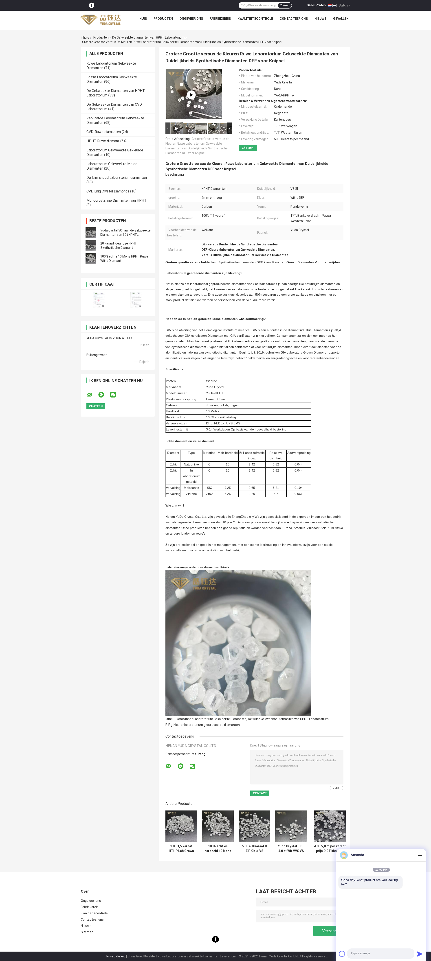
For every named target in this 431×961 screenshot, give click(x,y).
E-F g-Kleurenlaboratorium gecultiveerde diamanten (202, 725)
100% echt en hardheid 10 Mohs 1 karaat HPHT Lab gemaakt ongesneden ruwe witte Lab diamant (218, 848)
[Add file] (342, 954)
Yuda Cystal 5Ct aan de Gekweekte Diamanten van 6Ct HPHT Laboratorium (125, 235)
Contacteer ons (294, 18)
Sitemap (87, 932)
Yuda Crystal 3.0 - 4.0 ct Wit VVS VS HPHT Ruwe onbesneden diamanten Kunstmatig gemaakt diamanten (291, 848)
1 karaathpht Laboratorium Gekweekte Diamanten (210, 719)
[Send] (419, 954)
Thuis (85, 37)
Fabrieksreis (220, 18)
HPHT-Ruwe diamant (102, 141)
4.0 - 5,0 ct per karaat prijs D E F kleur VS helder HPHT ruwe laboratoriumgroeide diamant (330, 848)
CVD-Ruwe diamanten (103, 132)
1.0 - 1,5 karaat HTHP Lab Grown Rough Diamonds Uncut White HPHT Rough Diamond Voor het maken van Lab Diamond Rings (181, 848)
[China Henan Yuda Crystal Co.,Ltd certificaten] (99, 300)
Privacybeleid (115, 956)
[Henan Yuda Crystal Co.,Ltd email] (92, 395)
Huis (143, 18)
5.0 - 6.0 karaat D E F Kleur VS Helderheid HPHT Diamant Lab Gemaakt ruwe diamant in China (255, 848)
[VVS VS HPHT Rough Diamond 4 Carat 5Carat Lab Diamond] (191, 95)
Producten (163, 18)
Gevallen (341, 18)
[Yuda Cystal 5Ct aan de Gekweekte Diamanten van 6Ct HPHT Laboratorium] (91, 232)
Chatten (247, 147)
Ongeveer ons (191, 18)
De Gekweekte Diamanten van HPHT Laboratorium (148, 37)
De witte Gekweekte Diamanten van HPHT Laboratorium (288, 719)
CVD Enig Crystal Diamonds (107, 191)
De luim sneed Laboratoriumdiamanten (116, 177)
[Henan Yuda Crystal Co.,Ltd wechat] (115, 395)
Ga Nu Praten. (316, 5)
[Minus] (419, 855)
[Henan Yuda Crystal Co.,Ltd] (100, 19)
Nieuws (320, 18)
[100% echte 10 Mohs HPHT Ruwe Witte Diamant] (91, 258)
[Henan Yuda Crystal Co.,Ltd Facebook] (92, 5)
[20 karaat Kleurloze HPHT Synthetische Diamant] (91, 245)
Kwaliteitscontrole (255, 18)
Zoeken (284, 5)
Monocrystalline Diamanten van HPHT (116, 200)
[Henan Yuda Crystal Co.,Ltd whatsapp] (104, 395)
